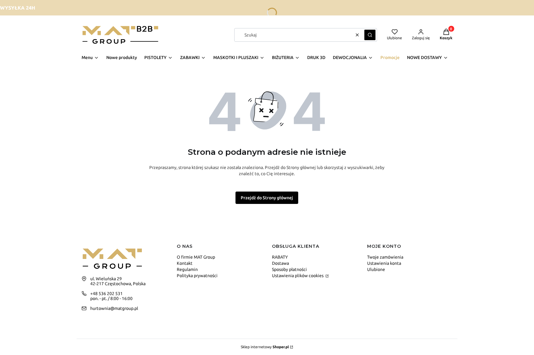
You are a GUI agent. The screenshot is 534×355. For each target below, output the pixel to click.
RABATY (280, 257)
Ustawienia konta (384, 263)
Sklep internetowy (265, 347)
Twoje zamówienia (385, 257)
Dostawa (280, 263)
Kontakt (185, 263)
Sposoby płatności (289, 269)
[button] (369, 35)
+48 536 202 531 (106, 293)
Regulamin (187, 269)
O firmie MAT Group (196, 257)
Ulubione (376, 269)
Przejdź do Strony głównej (267, 197)
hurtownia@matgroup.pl (114, 308)
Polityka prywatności (197, 275)
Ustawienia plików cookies (298, 275)
